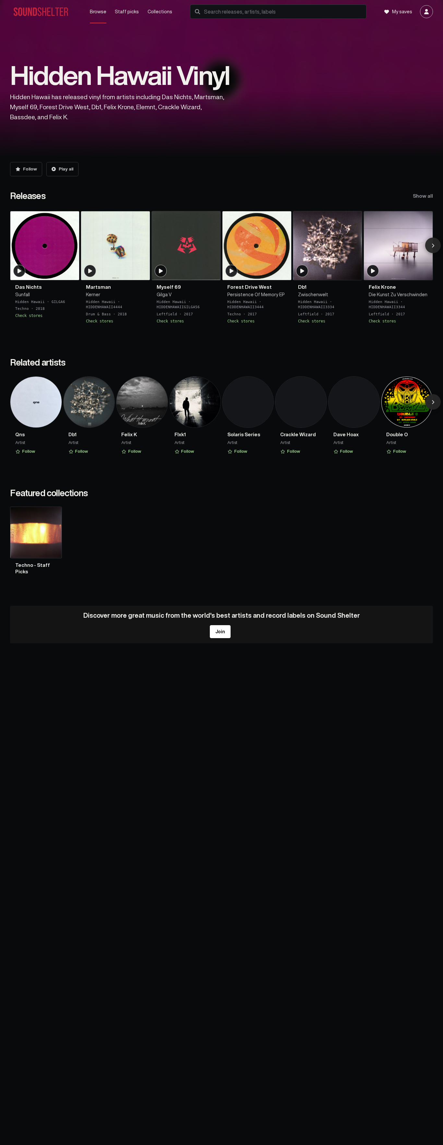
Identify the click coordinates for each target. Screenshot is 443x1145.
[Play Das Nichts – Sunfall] (19, 271)
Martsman (98, 287)
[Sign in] (426, 11)
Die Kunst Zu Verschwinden (398, 294)
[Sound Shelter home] (45, 12)
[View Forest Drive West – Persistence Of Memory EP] (256, 245)
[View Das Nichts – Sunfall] (44, 245)
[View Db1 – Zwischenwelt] (327, 245)
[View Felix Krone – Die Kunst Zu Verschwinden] (398, 245)
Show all (423, 195)
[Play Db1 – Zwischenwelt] (302, 271)
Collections (160, 11)
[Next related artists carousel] (433, 402)
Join (220, 631)
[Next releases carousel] (433, 245)
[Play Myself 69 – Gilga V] (161, 271)
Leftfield (167, 314)
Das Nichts (28, 287)
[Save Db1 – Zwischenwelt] (353, 272)
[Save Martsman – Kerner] (141, 272)
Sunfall (22, 294)
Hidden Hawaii (30, 301)
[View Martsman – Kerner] (115, 245)
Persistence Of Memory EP (256, 294)
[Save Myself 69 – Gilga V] (212, 272)
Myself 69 (169, 287)
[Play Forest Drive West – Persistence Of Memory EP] (231, 271)
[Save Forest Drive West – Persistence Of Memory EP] (282, 272)
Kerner (93, 294)
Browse (98, 11)
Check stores (28, 315)
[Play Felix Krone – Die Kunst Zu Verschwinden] (373, 271)
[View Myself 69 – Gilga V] (186, 245)
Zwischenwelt (313, 294)
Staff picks (127, 11)
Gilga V (164, 294)
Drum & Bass (98, 314)
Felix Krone (382, 287)
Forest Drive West (249, 287)
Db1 (302, 287)
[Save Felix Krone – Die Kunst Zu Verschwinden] (423, 272)
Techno (22, 308)
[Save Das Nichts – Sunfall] (70, 272)
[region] (221, 268)
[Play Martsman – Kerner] (90, 271)
